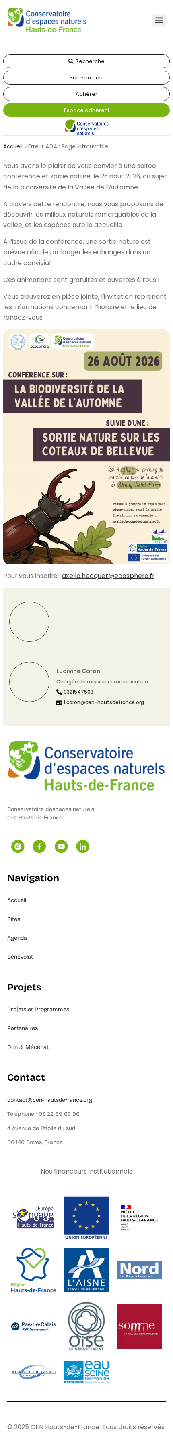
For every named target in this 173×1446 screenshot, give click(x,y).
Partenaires (22, 1028)
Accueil (13, 146)
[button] (159, 20)
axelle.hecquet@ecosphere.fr (108, 575)
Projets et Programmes (38, 1009)
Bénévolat (20, 956)
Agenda (17, 938)
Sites (13, 919)
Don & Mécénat (28, 1047)
